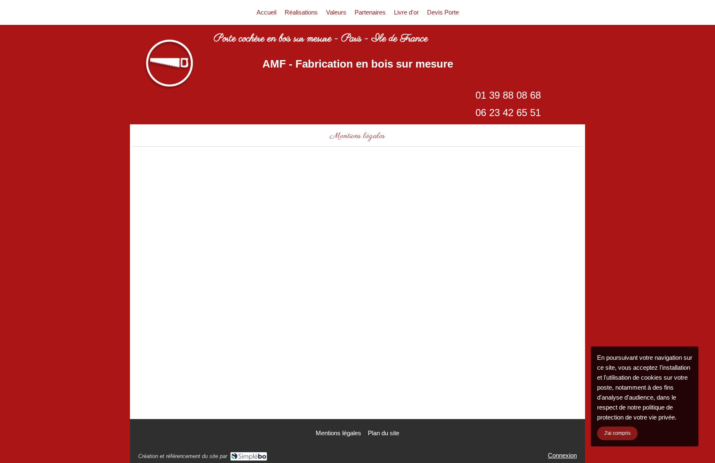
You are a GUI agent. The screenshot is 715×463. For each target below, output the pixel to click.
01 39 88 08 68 (508, 95)
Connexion (562, 455)
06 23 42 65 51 (508, 112)
